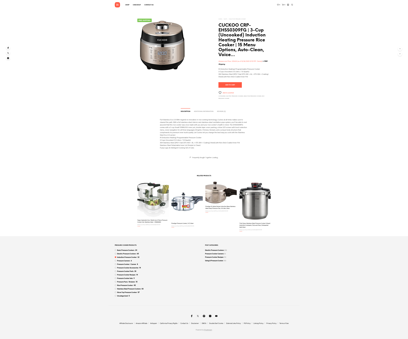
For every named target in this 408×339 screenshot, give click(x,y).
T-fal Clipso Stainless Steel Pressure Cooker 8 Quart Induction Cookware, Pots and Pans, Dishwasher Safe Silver (254, 225)
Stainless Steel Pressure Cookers (129, 289)
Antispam (153, 323)
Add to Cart (230, 85)
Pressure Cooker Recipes (126, 275)
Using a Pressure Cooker (214, 261)
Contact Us (149, 5)
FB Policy (247, 323)
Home (220, 19)
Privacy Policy (271, 323)
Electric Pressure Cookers (234, 96)
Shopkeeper (208, 330)
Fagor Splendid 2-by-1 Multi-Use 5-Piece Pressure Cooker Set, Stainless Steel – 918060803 (152, 221)
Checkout (137, 5)
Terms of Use (284, 323)
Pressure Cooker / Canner (126, 264)
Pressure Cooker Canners (214, 254)
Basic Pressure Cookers (125, 250)
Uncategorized (122, 296)
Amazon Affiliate (141, 323)
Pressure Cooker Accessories (127, 268)
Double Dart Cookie (216, 323)
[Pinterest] (8, 58)
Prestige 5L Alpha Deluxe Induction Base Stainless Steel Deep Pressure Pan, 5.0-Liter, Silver (220, 207)
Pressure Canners (123, 261)
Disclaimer (195, 323)
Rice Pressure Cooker (125, 285)
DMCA (204, 323)
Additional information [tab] (203, 111)
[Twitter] (8, 53)
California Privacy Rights (168, 323)
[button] (278, 5)
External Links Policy (233, 323)
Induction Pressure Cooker (237, 19)
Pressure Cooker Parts (125, 271)
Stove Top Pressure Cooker (127, 292)
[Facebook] (8, 48)
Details (259, 61)
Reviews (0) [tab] (221, 111)
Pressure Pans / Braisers (126, 282)
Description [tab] (185, 111)
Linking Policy (258, 323)
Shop (127, 5)
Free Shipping (144, 20)
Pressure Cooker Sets (125, 278)
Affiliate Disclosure (126, 323)
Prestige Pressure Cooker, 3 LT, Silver (182, 223)
